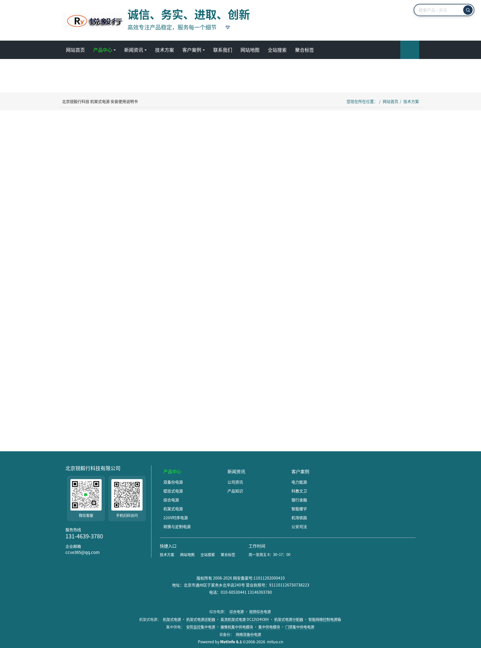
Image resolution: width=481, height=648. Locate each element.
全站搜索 (207, 554)
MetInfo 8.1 (231, 641)
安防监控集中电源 (200, 626)
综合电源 (236, 611)
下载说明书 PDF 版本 (195, 301)
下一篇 (292, 429)
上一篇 (79, 429)
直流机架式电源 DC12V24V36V (244, 619)
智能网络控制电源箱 (324, 619)
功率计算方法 (159, 354)
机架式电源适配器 (200, 619)
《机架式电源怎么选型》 (224, 385)
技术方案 (411, 101)
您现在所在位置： (362, 101)
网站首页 (75, 49)
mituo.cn (275, 641)
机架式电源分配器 (288, 619)
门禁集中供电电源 (299, 626)
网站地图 (187, 554)
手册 (116, 404)
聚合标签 (228, 554)
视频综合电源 (260, 611)
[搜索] (468, 10)
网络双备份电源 (248, 634)
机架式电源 (172, 619)
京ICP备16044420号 (240, 599)
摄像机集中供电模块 (236, 626)
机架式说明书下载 (93, 404)
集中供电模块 (269, 626)
